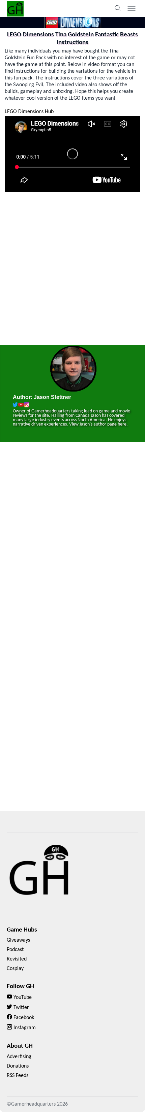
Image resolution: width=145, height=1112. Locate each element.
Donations (18, 1066)
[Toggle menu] (131, 8)
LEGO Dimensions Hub (29, 111)
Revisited (17, 959)
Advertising (19, 1056)
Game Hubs (22, 930)
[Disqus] (72, 544)
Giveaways (18, 940)
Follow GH (20, 986)
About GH (20, 1046)
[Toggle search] (118, 8)
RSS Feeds (17, 1075)
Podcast (15, 949)
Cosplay (15, 968)
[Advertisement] (72, 270)
